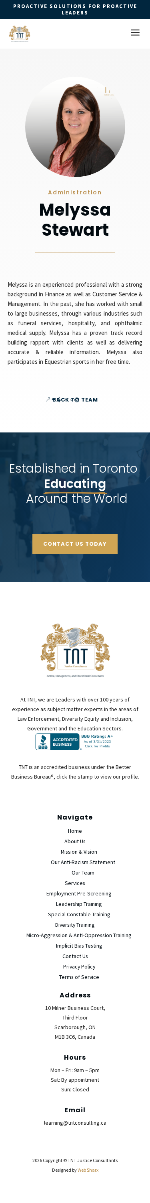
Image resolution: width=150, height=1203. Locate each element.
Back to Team (75, 400)
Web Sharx (88, 1170)
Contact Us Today (75, 544)
